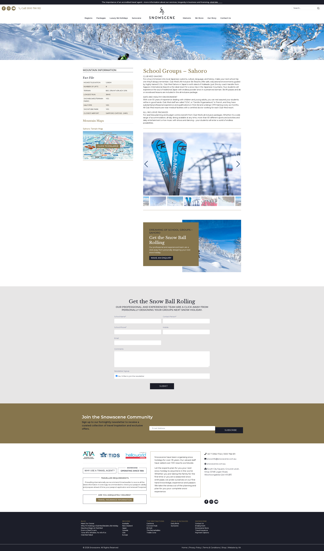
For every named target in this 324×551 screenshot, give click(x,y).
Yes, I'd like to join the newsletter (131, 376)
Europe (125, 535)
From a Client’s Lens (89, 530)
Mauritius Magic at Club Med (92, 528)
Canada (125, 530)
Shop (224, 547)
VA (239, 547)
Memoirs (187, 18)
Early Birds (175, 523)
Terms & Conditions (211, 547)
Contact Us (225, 18)
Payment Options (202, 533)
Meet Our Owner (87, 523)
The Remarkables (153, 530)
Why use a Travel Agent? (100, 470)
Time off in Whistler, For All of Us (93, 533)
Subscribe (231, 430)
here (220, 2)
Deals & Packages (179, 521)
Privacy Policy (195, 547)
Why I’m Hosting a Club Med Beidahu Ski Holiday (99, 526)
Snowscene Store (202, 528)
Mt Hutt (149, 528)
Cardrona (150, 523)
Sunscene (136, 18)
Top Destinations (155, 521)
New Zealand (127, 526)
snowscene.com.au (216, 464)
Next (238, 164)
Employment (200, 526)
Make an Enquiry (161, 258)
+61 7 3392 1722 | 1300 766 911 (220, 454)
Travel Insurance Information (115, 500)
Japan (124, 528)
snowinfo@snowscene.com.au (221, 459)
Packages (101, 18)
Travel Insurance (201, 530)
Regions (88, 18)
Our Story (211, 18)
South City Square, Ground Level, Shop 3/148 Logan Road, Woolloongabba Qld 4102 (221, 472)
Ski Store (199, 18)
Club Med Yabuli (87, 535)
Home (184, 547)
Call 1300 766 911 (31, 8)
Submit (163, 386)
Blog (83, 521)
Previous (146, 164)
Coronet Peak (152, 526)
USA (123, 533)
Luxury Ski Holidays (119, 18)
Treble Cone (151, 533)
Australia (125, 523)
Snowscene (201, 521)
